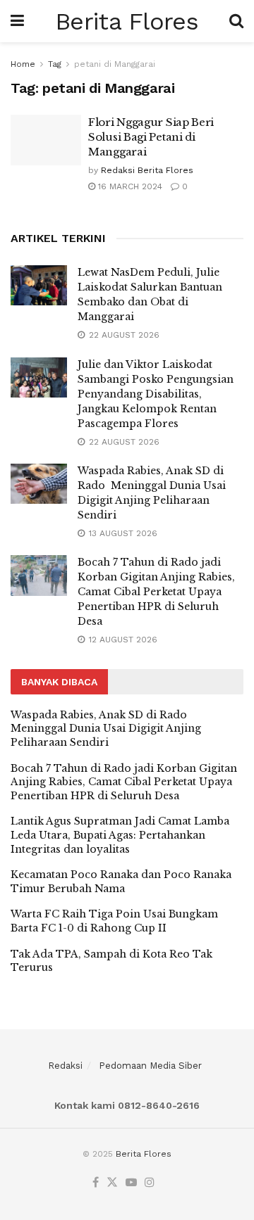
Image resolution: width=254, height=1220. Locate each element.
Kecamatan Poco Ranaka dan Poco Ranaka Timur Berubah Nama (121, 881)
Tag (54, 64)
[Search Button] (236, 21)
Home (23, 64)
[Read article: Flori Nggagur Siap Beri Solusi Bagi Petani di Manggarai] (46, 140)
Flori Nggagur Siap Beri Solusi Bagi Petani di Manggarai (151, 136)
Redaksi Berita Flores (147, 170)
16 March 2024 (128, 186)
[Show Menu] (17, 21)
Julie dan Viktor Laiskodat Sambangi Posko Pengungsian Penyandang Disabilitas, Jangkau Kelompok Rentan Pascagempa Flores (156, 394)
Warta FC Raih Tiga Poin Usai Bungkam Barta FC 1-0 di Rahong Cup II (114, 921)
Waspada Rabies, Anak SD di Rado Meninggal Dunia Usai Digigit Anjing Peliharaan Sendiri (106, 729)
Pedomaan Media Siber (150, 1065)
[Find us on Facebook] (95, 1183)
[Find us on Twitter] (112, 1183)
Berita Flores (126, 21)
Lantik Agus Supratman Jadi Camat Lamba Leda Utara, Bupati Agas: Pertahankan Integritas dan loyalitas (120, 835)
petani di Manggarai (114, 64)
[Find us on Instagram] (150, 1183)
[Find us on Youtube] (131, 1183)
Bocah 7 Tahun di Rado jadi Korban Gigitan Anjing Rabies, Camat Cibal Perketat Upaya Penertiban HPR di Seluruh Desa (156, 592)
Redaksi (65, 1065)
